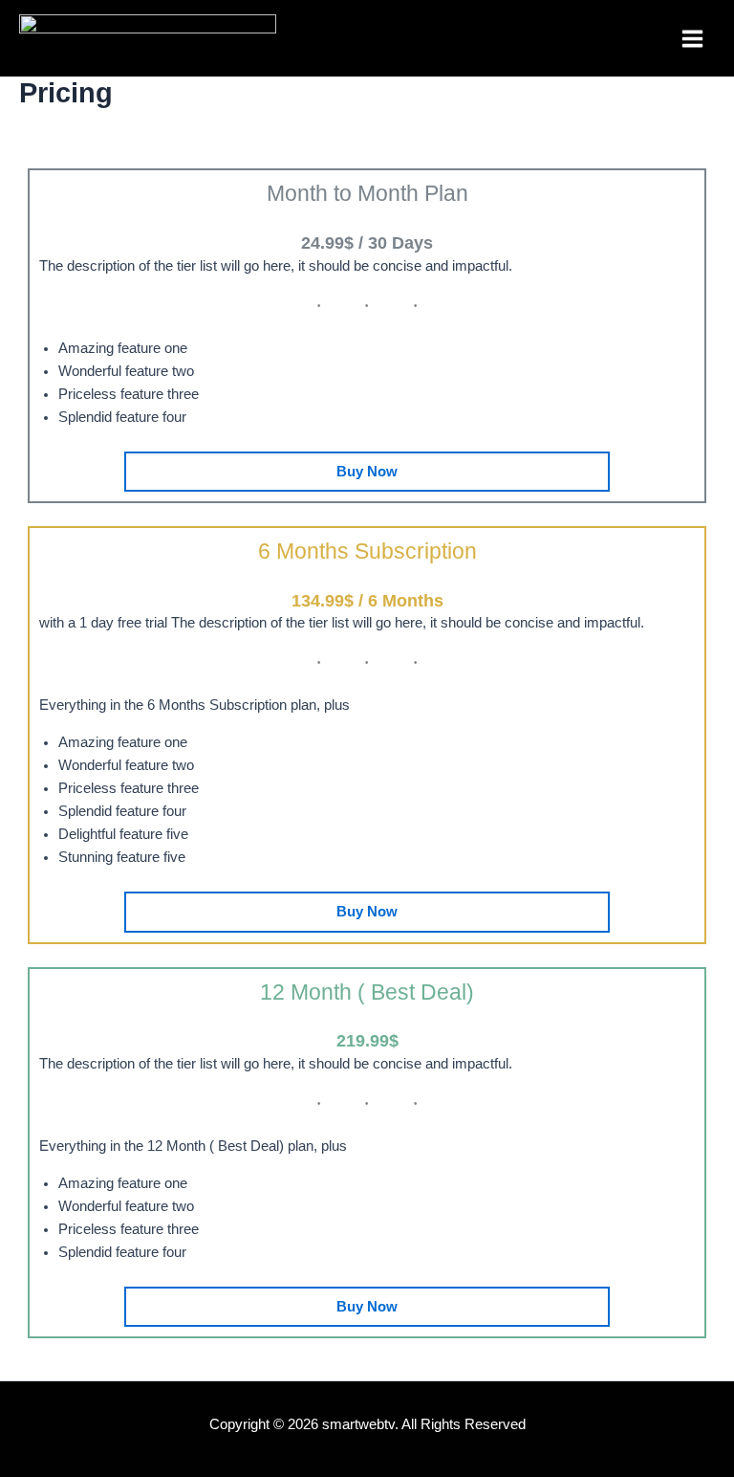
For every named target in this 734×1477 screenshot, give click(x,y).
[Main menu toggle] (692, 38)
